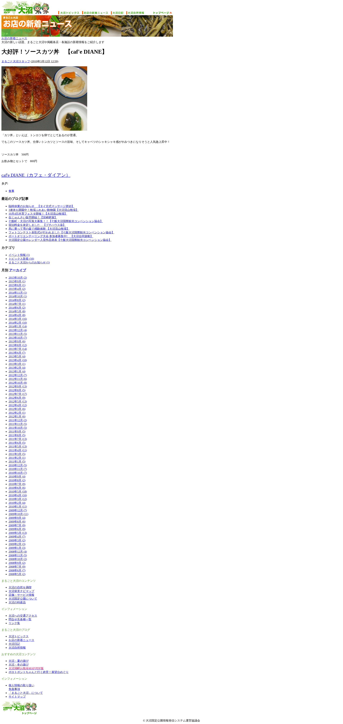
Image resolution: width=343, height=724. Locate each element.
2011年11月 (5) (18, 424)
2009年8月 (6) (17, 521)
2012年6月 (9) (17, 397)
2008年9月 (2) (17, 562)
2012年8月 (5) (17, 390)
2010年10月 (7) (18, 472)
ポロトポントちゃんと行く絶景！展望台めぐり (39, 672)
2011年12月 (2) (18, 420)
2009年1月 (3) (17, 547)
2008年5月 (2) (17, 574)
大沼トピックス (19, 636)
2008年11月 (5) (18, 555)
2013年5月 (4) (17, 356)
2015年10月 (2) (18, 277)
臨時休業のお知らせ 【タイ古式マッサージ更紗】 (41, 206)
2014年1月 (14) (18, 326)
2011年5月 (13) (18, 446)
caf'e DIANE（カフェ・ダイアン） (35, 175)
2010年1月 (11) (18, 506)
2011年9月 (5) (17, 431)
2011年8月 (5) (17, 435)
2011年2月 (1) (17, 457)
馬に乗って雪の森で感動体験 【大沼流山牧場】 (39, 228)
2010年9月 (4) (17, 476)
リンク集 (14, 623)
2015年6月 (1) (17, 285)
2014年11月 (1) (18, 292)
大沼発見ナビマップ (21, 591)
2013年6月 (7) (17, 352)
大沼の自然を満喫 (20, 587)
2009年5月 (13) (18, 532)
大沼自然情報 (17, 647)
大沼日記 (14, 643)
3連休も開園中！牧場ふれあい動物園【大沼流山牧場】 (44, 209)
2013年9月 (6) (17, 341)
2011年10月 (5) (18, 427)
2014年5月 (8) (17, 311)
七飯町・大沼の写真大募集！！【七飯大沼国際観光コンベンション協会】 (56, 221)
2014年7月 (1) (17, 303)
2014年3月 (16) (18, 318)
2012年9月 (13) (18, 386)
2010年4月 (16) (18, 495)
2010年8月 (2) (17, 480)
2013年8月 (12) (18, 345)
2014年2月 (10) (18, 322)
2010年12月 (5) (18, 465)
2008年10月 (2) (18, 559)
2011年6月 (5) (17, 442)
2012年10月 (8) (18, 382)
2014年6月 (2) (17, 307)
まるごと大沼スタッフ (15, 61)
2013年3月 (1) (17, 363)
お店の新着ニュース (14, 38)
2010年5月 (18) (18, 491)
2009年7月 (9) (17, 525)
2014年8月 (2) (17, 300)
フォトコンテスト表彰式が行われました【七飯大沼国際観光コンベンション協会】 (61, 232)
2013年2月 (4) (17, 367)
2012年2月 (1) (17, 412)
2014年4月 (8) (17, 315)
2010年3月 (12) (18, 499)
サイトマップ (17, 696)
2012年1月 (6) (17, 416)
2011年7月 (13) (18, 439)
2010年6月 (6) (17, 487)
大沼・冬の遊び (19, 664)
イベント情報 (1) (19, 254)
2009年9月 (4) (17, 517)
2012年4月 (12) (18, 405)
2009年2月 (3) (17, 544)
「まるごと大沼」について (26, 692)
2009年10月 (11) (18, 514)
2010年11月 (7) (18, 469)
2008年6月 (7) (17, 570)
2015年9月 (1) (17, 281)
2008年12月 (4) (18, 551)
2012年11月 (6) (18, 378)
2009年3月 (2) (17, 540)
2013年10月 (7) (18, 337)
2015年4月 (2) (17, 288)
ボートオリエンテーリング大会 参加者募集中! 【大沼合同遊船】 (51, 236)
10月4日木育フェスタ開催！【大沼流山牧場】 (38, 213)
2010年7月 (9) (17, 484)
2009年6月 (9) (17, 529)
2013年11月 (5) (18, 333)
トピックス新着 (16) (21, 258)
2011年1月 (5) (17, 461)
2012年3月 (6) (17, 409)
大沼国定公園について (23, 598)
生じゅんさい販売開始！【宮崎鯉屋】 (33, 217)
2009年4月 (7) (17, 536)
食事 (11, 190)
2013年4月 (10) (18, 360)
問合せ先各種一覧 (20, 619)
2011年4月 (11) (18, 450)
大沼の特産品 (17, 602)
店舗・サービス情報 (21, 594)
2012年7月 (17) (18, 394)
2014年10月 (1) (18, 296)
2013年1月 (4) (17, 371)
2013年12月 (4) (18, 330)
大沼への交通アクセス (23, 615)
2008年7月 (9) (17, 566)
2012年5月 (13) (18, 401)
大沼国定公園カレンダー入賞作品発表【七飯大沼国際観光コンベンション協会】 (60, 239)
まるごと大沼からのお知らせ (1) (29, 262)
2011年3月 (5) (17, 454)
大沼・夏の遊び (19, 660)
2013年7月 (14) (18, 348)
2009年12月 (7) (18, 510)
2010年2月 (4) (17, 502)
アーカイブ (17, 270)
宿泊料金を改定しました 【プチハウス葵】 (37, 224)
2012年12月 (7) (18, 375)
